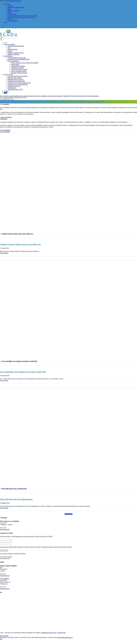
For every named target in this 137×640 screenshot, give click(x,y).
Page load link (4, 636)
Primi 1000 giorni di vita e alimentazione (87, 96)
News (2, 96)
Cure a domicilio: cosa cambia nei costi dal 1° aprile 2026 (54, 96)
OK (1, 639)
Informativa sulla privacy (49, 632)
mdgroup (6, 97)
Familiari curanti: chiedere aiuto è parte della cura (18, 96)
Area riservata (61, 632)
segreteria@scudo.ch (15, 1)
